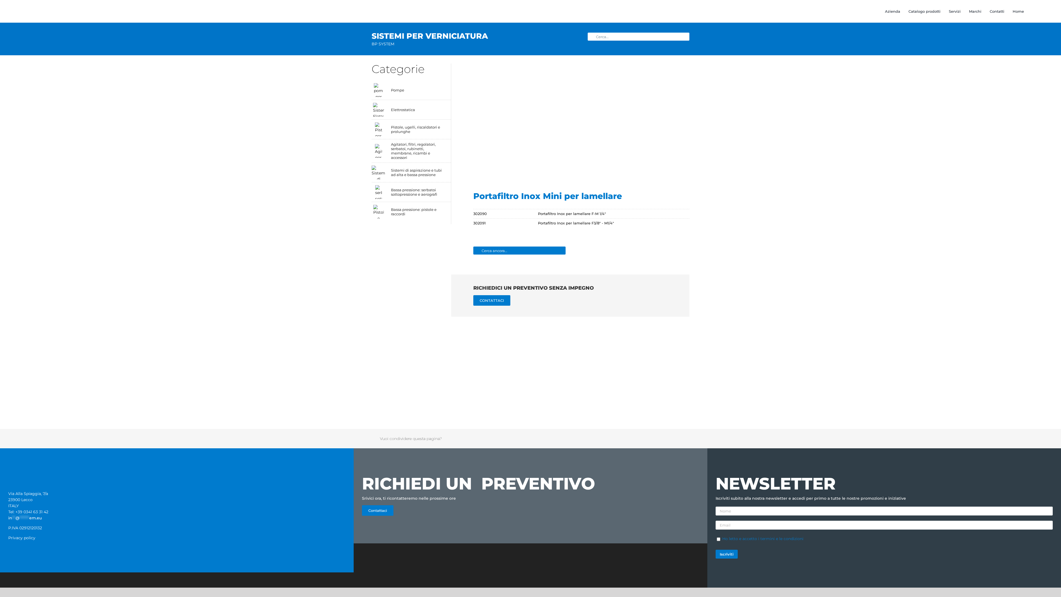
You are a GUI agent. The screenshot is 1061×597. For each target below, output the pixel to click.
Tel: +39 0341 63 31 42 (28, 511)
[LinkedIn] (641, 439)
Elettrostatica (403, 110)
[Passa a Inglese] (1040, 11)
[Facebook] (620, 439)
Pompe (397, 90)
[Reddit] (634, 439)
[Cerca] (1030, 11)
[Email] (677, 439)
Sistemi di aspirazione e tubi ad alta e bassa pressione (416, 172)
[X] (627, 439)
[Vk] (670, 439)
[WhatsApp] (648, 439)
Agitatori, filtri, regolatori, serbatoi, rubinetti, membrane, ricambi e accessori (413, 151)
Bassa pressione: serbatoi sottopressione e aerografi (414, 192)
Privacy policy (21, 537)
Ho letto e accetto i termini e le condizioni (762, 538)
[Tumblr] (656, 439)
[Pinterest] (663, 439)
